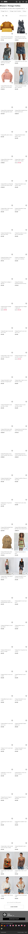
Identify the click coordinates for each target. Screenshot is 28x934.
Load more (14, 906)
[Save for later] (12, 33)
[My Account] (19, 1)
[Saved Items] (23, 1)
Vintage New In (4, 11)
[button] (1, 925)
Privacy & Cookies (21, 932)
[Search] (16, 1)
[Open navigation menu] (2, 1)
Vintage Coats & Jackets (15, 11)
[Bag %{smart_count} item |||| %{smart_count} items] (26, 1)
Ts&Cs (26, 932)
